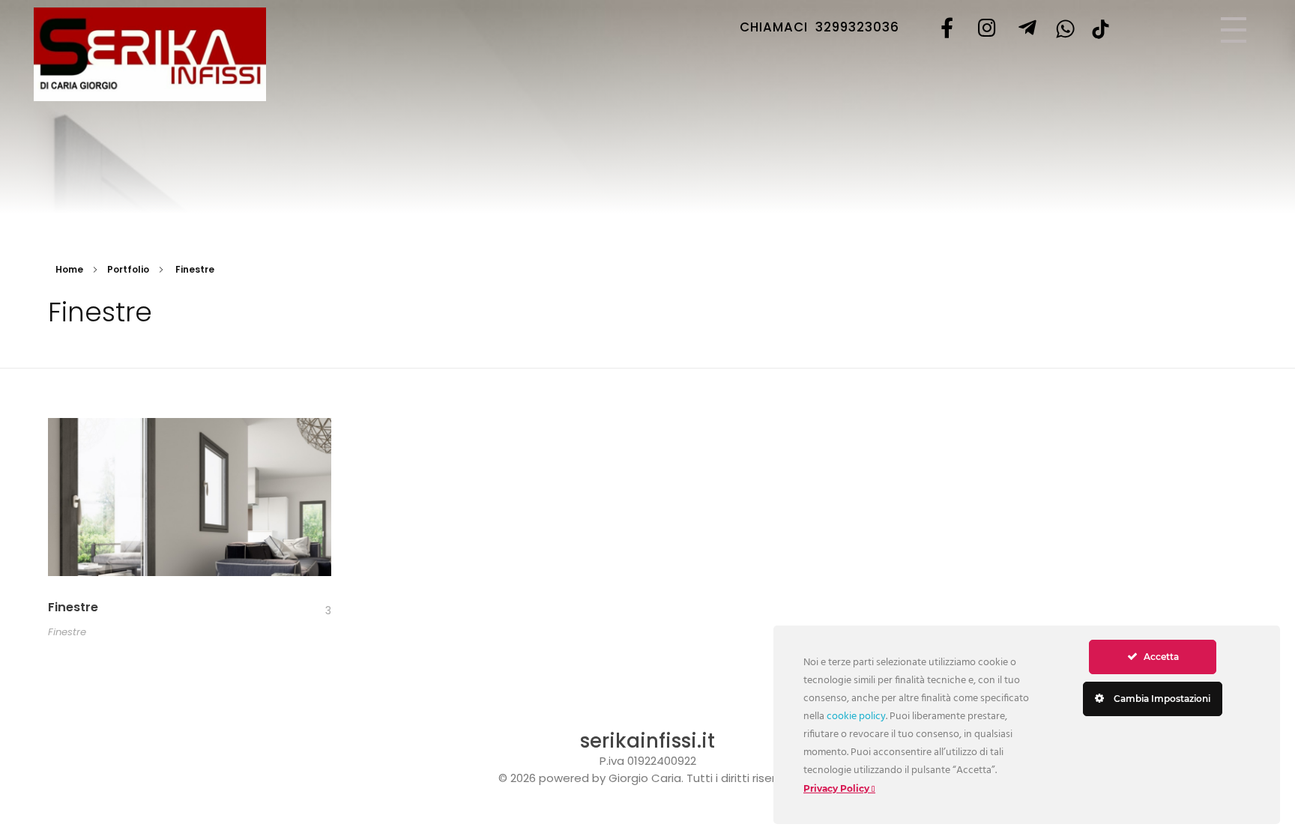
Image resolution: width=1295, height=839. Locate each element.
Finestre (73, 607)
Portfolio (128, 269)
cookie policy (856, 716)
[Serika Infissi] (150, 54)
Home (69, 269)
